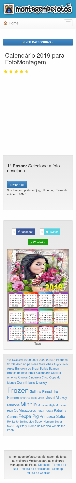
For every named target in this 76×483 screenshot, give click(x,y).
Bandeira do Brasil (27, 368)
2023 (49, 360)
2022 (42, 359)
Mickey (61, 397)
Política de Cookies (38, 473)
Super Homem (44, 421)
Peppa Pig (28, 416)
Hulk (34, 398)
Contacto (44, 465)
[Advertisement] (38, 105)
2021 (35, 360)
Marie (41, 398)
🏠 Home (10, 22)
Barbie (44, 368)
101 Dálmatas (15, 360)
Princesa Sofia (52, 416)
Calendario (43, 372)
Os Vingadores (25, 410)
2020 (27, 359)
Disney (41, 382)
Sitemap (57, 469)
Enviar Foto (17, 185)
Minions (13, 404)
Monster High (46, 405)
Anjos (10, 368)
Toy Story (21, 426)
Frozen (18, 390)
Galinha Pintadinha (44, 391)
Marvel (50, 397)
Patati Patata (45, 410)
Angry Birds (61, 364)
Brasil (31, 373)
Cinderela (35, 377)
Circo (45, 377)
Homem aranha (18, 397)
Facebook (23, 232)
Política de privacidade (35, 469)
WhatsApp (39, 242)
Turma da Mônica (39, 426)
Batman (54, 368)
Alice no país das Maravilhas (34, 364)
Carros (23, 377)
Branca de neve (17, 372)
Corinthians (26, 382)
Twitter (49, 232)
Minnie (28, 404)
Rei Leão (13, 421)
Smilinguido (26, 421)
